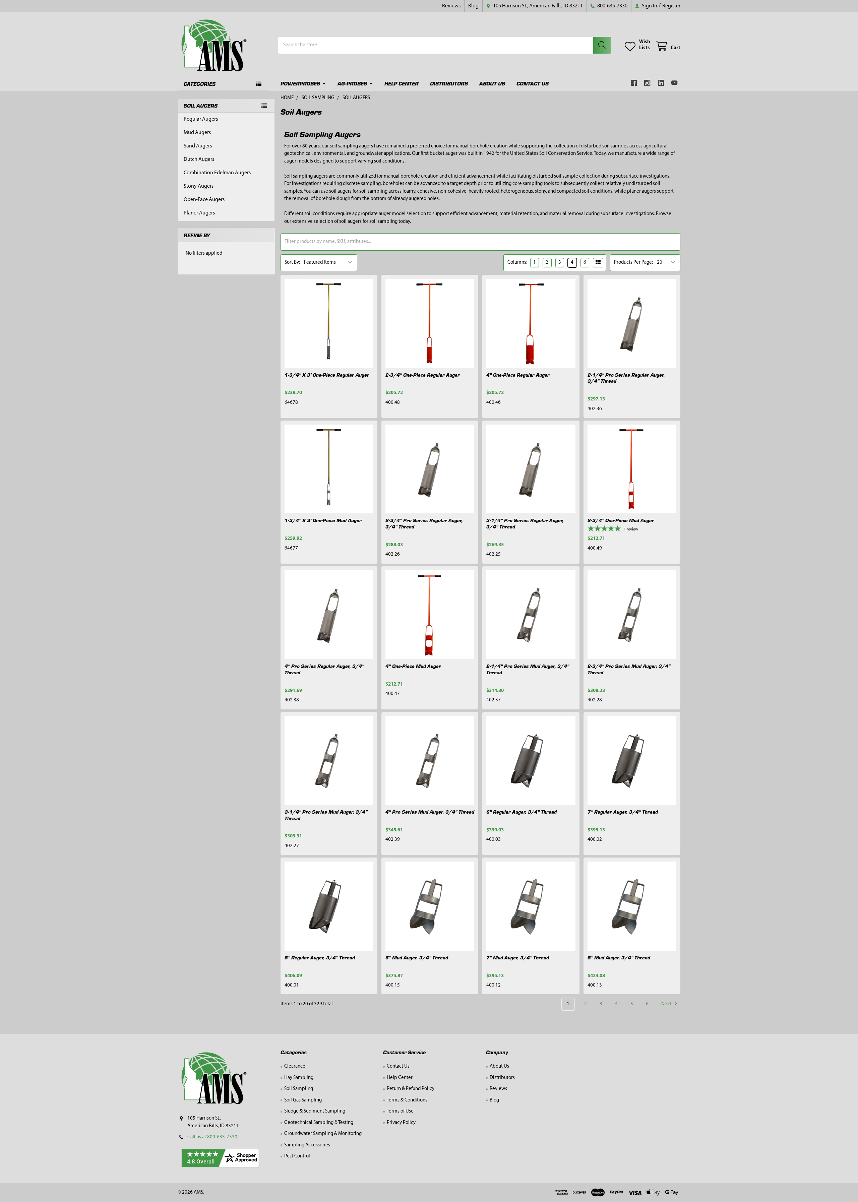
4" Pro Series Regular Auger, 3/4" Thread (324, 669)
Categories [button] (200, 83)
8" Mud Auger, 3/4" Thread (619, 957)
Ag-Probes (352, 83)
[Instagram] (648, 83)
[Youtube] (675, 83)
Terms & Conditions (407, 1100)
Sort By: (292, 262)
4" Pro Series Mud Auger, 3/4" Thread (429, 811)
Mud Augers (197, 132)
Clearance (294, 1066)
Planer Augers (199, 213)
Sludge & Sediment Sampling (314, 1111)
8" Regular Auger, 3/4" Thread (320, 957)
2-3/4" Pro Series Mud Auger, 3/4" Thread (629, 669)
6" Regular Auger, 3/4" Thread (521, 811)
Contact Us (532, 83)
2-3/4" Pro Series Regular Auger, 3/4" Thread (424, 523)
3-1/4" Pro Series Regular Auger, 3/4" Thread (525, 523)
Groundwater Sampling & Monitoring (323, 1133)
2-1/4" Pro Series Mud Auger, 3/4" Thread (527, 669)
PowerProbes (300, 83)
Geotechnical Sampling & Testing (318, 1122)
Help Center (401, 83)
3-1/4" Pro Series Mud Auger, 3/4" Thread (326, 814)
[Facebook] (634, 83)
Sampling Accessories (307, 1145)
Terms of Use (400, 1111)
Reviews (451, 6)
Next (666, 1004)
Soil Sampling (298, 1088)
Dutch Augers (199, 159)
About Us (492, 83)
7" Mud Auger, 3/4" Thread (517, 957)
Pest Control (297, 1156)
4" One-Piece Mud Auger (413, 665)
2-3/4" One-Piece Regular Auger (422, 374)
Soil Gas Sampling (303, 1100)
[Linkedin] (661, 83)
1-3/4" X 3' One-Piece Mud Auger (323, 520)
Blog (473, 6)
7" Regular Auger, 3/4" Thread (623, 811)
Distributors (449, 83)
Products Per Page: (633, 262)
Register (671, 6)
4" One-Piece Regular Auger (518, 374)
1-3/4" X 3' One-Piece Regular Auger (327, 374)
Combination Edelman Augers (217, 173)
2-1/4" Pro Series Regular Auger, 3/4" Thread (626, 377)
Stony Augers (198, 186)
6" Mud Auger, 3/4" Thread (416, 957)
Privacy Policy (401, 1122)
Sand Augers (198, 146)
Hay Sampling (298, 1077)
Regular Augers (201, 119)
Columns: (517, 262)
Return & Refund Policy (410, 1088)
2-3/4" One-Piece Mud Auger (621, 520)
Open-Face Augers (204, 199)
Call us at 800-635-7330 (212, 1137)
